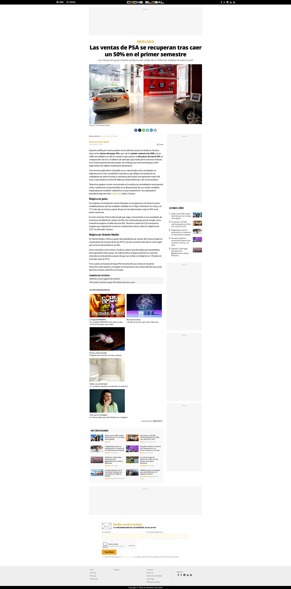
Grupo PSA (116, 193)
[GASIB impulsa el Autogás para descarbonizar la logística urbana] (132, 472)
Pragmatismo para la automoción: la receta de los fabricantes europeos (114, 448)
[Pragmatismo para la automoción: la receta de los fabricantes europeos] (97, 448)
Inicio (92, 570)
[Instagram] (227, 2)
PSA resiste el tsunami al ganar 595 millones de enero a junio (112, 282)
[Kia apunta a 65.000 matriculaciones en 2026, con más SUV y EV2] (132, 438)
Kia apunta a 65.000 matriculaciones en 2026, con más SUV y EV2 (149, 437)
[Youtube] (230, 2)
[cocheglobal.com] (145, 2)
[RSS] (234, 2)
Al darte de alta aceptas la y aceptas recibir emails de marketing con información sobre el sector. (141, 557)
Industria (107, 453)
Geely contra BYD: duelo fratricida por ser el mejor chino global (115, 437)
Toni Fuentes (114, 453)
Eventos (116, 570)
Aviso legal (150, 579)
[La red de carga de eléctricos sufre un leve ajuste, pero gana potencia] (132, 459)
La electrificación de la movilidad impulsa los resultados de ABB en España (113, 473)
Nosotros (150, 573)
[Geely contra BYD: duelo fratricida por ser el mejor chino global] (97, 438)
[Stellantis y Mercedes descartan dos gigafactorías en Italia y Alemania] (97, 459)
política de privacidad (127, 557)
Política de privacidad (154, 576)
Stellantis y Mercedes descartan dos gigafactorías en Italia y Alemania (114, 460)
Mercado (107, 442)
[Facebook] (220, 2)
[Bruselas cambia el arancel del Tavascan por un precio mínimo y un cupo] (132, 448)
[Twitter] (224, 2)
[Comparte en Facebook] (135, 130)
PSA (102, 136)
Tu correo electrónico (154, 532)
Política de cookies (153, 582)
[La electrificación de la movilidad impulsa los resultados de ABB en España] (97, 472)
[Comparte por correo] (155, 130)
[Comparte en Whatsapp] (143, 130)
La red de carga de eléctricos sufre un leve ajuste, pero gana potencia (149, 460)
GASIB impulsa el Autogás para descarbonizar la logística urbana (150, 472)
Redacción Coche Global (99, 142)
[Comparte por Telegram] (147, 130)
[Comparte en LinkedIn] (151, 130)
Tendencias (143, 465)
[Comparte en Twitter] (139, 130)
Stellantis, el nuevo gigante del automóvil (105, 279)
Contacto (150, 570)
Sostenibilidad (144, 476)
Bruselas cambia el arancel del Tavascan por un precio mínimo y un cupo (150, 448)
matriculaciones (111, 136)
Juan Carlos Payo (150, 442)
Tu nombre (106, 532)
